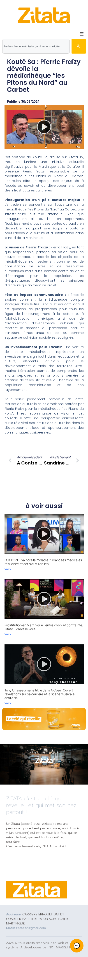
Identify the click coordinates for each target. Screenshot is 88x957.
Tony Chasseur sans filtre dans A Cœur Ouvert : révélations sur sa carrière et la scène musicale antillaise (40, 694)
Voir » (8, 569)
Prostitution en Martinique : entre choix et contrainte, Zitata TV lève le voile (44, 627)
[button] (82, 34)
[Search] (79, 46)
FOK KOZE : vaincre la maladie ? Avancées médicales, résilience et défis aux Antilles (44, 562)
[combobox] (36, 46)
